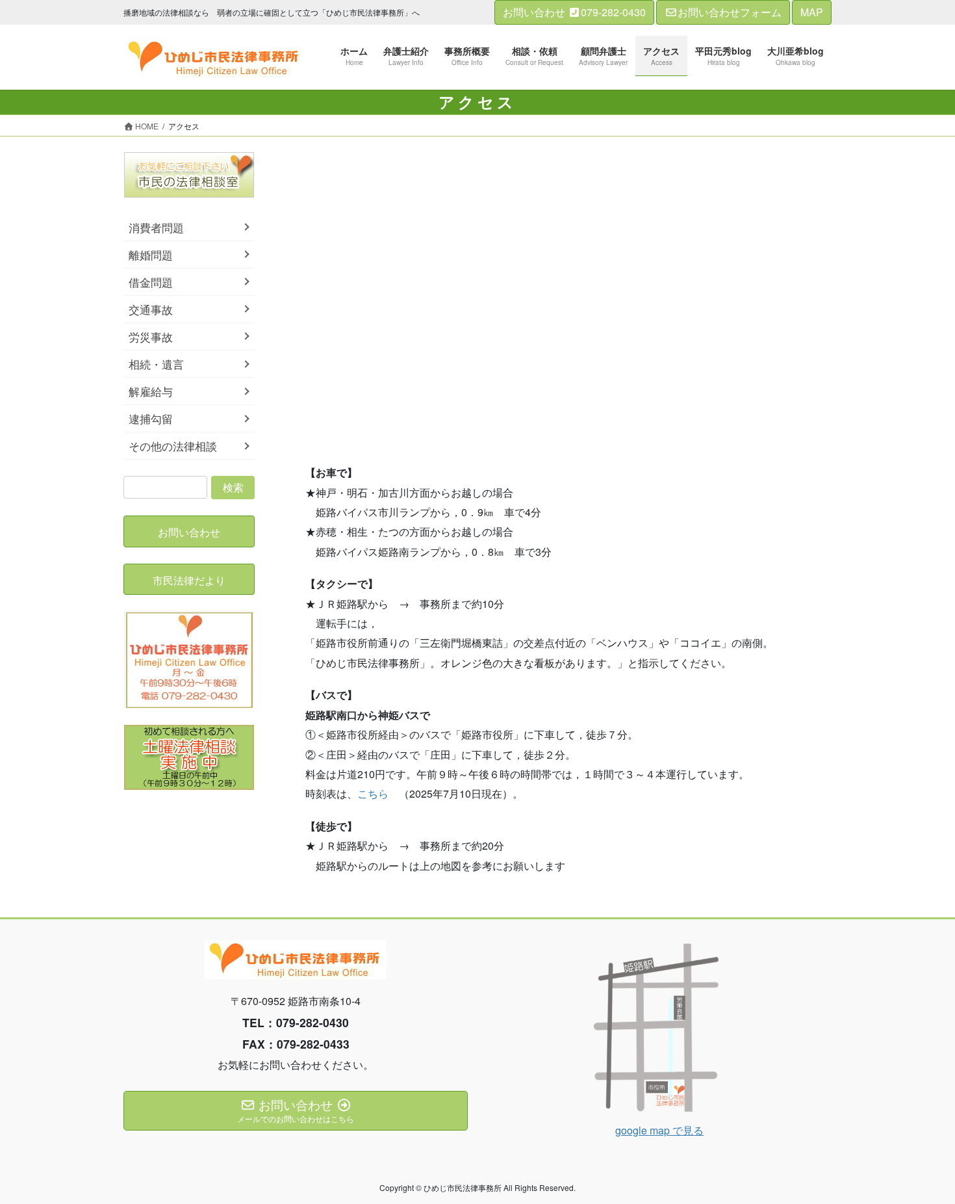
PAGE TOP (920, 1155)
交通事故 (151, 309)
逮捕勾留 (151, 418)
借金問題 (151, 282)
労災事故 (151, 337)
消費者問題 (156, 227)
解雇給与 (151, 391)
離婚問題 (151, 255)
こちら (372, 793)
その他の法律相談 (173, 446)
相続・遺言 (156, 364)
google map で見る (659, 1130)
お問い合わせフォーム (730, 12)
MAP (811, 12)
